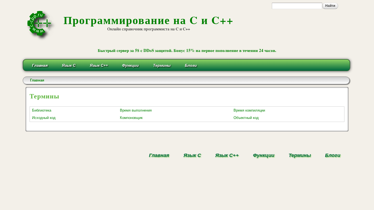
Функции (130, 65)
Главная (40, 65)
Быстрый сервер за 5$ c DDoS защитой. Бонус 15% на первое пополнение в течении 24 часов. (187, 50)
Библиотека (41, 110)
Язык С (69, 65)
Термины (162, 65)
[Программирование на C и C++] (41, 39)
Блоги (191, 65)
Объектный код (246, 118)
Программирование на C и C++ (149, 20)
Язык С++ (99, 65)
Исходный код (44, 118)
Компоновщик (131, 118)
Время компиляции (249, 110)
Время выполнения (136, 110)
